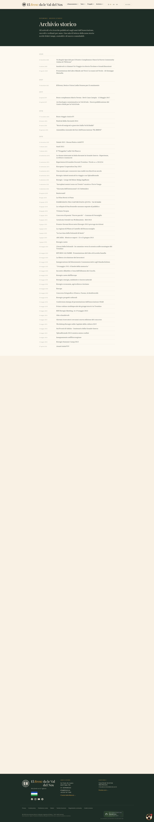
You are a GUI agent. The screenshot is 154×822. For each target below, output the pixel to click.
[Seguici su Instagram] (35, 799)
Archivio (99, 4)
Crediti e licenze (88, 808)
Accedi (127, 4)
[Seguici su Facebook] (32, 799)
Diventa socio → (103, 790)
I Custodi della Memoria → (68, 795)
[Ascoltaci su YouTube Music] (42, 799)
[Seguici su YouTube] (39, 799)
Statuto (52, 808)
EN (117, 4)
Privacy (24, 808)
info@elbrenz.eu (65, 790)
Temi (82, 4)
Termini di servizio (61, 808)
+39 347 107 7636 (65, 792)
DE (113, 4)
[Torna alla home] (24, 4)
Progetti (90, 4)
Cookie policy (32, 808)
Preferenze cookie (43, 808)
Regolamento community (75, 808)
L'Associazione (72, 4)
